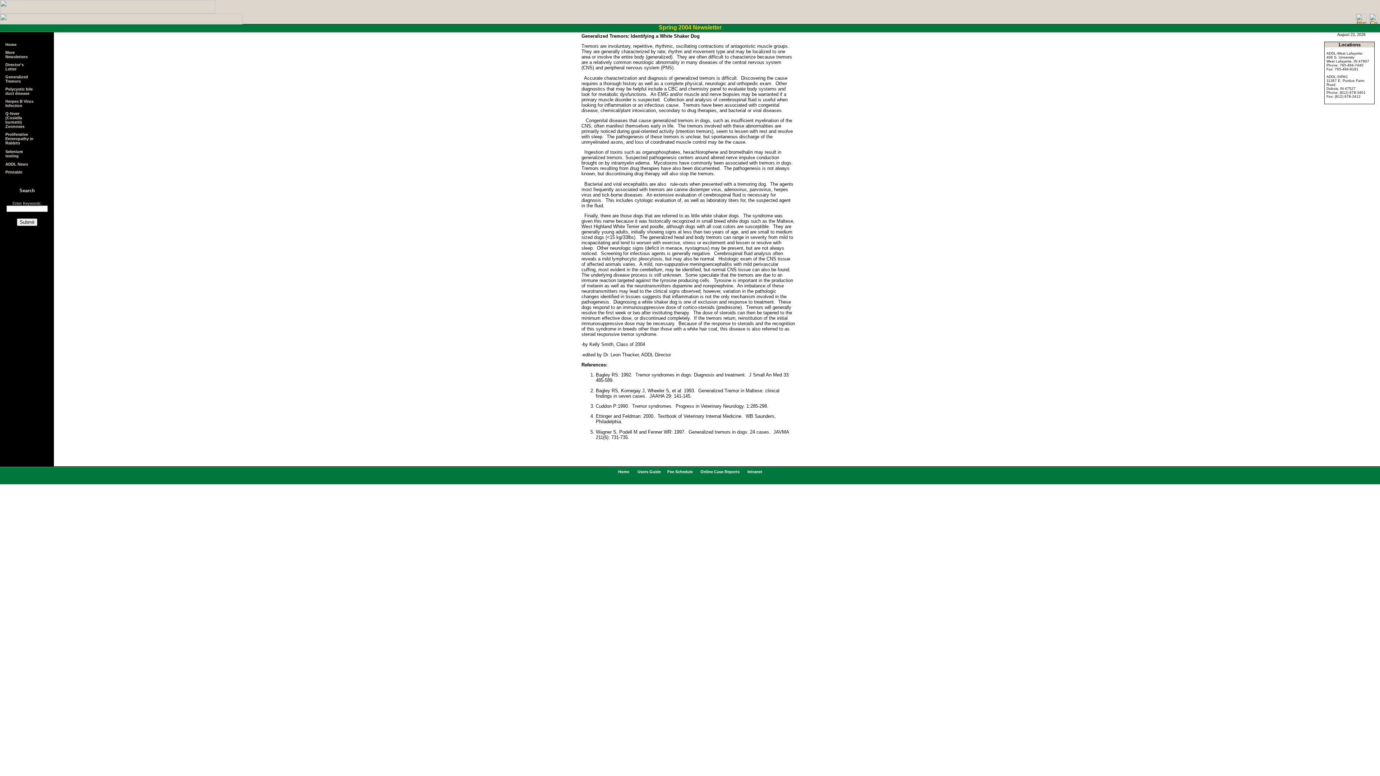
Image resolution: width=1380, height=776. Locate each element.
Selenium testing (14, 153)
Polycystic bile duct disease (19, 91)
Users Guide (650, 472)
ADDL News (16, 164)
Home (11, 44)
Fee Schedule (680, 472)
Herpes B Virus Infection (19, 103)
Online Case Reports (719, 472)
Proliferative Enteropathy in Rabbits (19, 138)
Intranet (754, 472)
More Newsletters (16, 54)
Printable (13, 172)
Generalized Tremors (16, 79)
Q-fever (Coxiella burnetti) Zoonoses (14, 120)
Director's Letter (14, 67)
